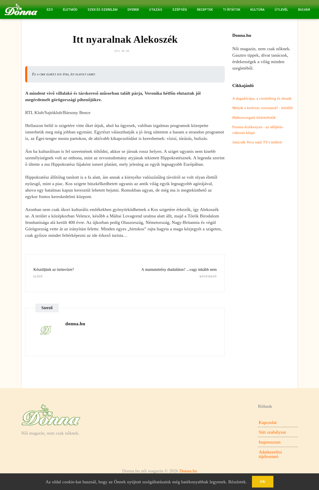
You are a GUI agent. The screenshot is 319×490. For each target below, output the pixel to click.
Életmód (70, 9)
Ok (262, 482)
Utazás (155, 9)
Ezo (50, 9)
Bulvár (304, 9)
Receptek (205, 9)
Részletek (237, 481)
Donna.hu (188, 470)
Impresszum (270, 442)
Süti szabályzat (272, 432)
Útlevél (281, 9)
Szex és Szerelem (102, 9)
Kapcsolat (268, 422)
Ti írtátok (231, 9)
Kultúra (257, 9)
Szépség (179, 9)
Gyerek (133, 9)
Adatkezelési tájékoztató (270, 454)
